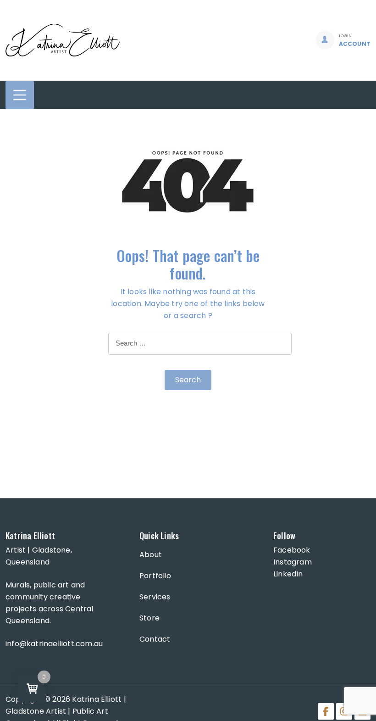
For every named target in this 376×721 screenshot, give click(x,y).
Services (155, 597)
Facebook (291, 550)
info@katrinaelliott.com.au (54, 643)
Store (149, 618)
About (150, 554)
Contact (154, 639)
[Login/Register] (325, 40)
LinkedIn (288, 574)
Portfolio (155, 575)
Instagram (292, 562)
